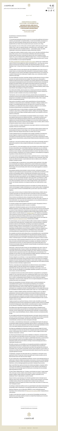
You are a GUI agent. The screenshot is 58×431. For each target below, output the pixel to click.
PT (31, 15)
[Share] (53, 11)
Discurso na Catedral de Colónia (20, 218)
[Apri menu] (53, 6)
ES (27, 15)
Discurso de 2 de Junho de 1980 (33, 390)
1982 (19, 8)
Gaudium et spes (30, 212)
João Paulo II (7, 8)
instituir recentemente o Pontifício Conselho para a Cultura (23, 61)
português (50, 8)
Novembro (23, 8)
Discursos (14, 8)
